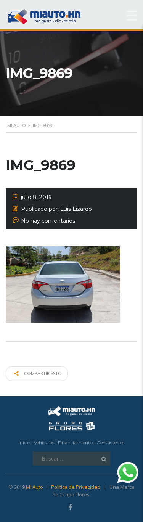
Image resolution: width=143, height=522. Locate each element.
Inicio (24, 442)
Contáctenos (110, 442)
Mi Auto (34, 486)
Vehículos (44, 442)
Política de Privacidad (75, 486)
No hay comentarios (48, 220)
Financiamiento (75, 442)
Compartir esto (42, 373)
